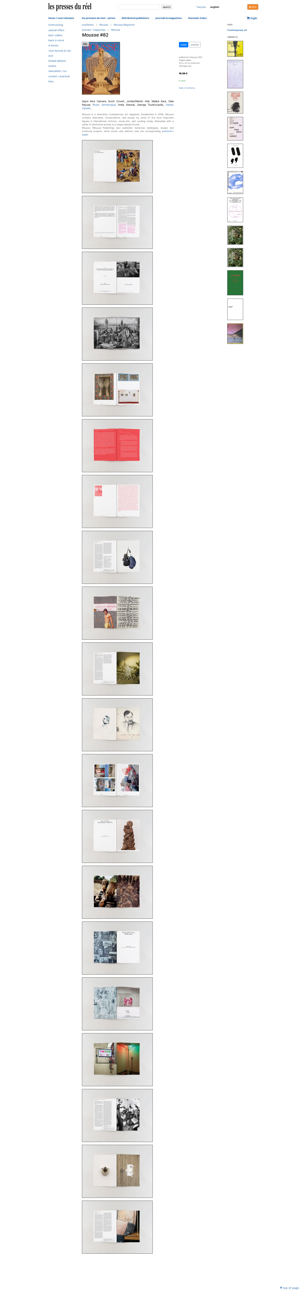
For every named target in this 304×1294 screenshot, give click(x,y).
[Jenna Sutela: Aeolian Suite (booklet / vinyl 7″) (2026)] (236, 48)
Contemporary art (237, 30)
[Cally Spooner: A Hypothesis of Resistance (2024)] (236, 74)
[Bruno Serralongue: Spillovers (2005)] (236, 309)
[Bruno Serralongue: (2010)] (236, 235)
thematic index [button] (197, 17)
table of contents (187, 88)
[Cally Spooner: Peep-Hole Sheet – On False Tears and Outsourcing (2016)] (236, 182)
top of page (290, 1288)
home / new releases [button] (61, 17)
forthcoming (55, 24)
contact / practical (59, 76)
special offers (56, 29)
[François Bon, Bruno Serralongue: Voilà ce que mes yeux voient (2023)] (236, 128)
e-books (53, 45)
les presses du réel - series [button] (98, 17)
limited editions (57, 60)
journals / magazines (94, 29)
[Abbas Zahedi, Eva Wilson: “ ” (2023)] (236, 155)
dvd (50, 55)
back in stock (56, 40)
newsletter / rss (57, 71)
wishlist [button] (195, 44)
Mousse (103, 24)
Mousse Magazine (124, 24)
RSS (254, 6)
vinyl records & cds (59, 50)
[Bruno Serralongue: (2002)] (236, 333)
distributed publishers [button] (135, 17)
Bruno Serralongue (104, 104)
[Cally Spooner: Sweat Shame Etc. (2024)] (236, 102)
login (253, 18)
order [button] (183, 44)
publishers (88, 24)
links (51, 81)
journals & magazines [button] (169, 17)
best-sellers (55, 35)
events (52, 65)
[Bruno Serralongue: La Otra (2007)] (236, 282)
